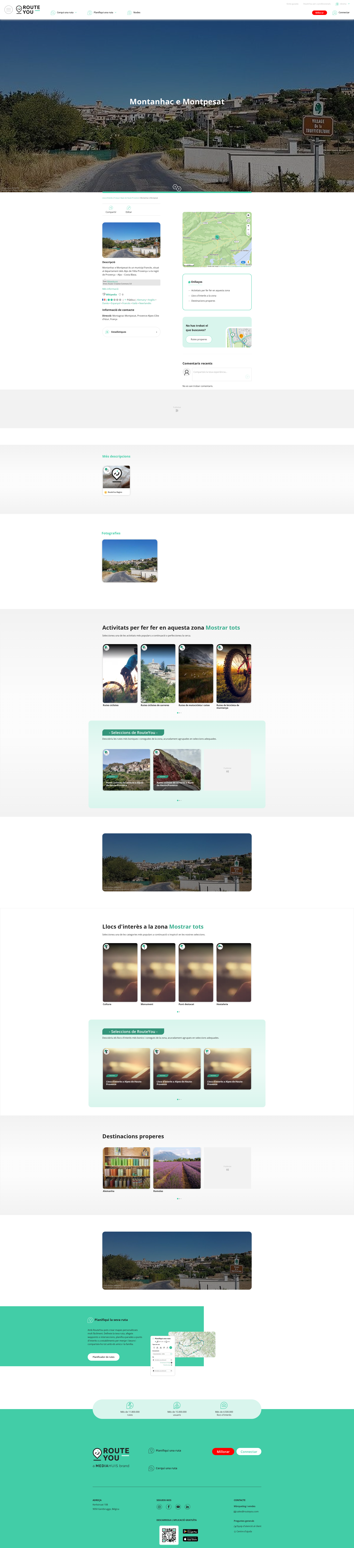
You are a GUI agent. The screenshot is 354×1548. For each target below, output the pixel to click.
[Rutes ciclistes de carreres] (158, 673)
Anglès (151, 299)
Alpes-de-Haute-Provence (129, 198)
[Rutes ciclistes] (120, 673)
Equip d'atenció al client (248, 1526)
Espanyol (115, 303)
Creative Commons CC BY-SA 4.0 (23, 190)
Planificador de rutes (103, 1356)
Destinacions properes (203, 300)
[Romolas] (177, 1168)
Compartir (111, 212)
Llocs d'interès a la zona (203, 295)
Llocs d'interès (107, 198)
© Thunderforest (224, 266)
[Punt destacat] (196, 972)
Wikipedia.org (112, 281)
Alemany (141, 299)
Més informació (110, 288)
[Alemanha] (126, 1168)
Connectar (249, 1451)
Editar (129, 212)
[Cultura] (120, 972)
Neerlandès (145, 303)
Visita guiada (292, 3)
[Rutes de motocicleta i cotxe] (196, 673)
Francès (126, 303)
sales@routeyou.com (247, 1511)
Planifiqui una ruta (168, 1450)
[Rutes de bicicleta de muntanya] (234, 673)
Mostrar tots (223, 627)
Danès (105, 303)
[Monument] (158, 972)
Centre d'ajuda (244, 1531)
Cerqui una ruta (166, 1468)
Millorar (319, 12)
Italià (134, 303)
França (116, 198)
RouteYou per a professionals (317, 3)
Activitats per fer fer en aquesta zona (210, 290)
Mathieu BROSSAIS (12, 188)
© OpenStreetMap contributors (240, 266)
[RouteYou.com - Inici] (28, 10)
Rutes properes (199, 339)
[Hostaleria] (234, 972)
